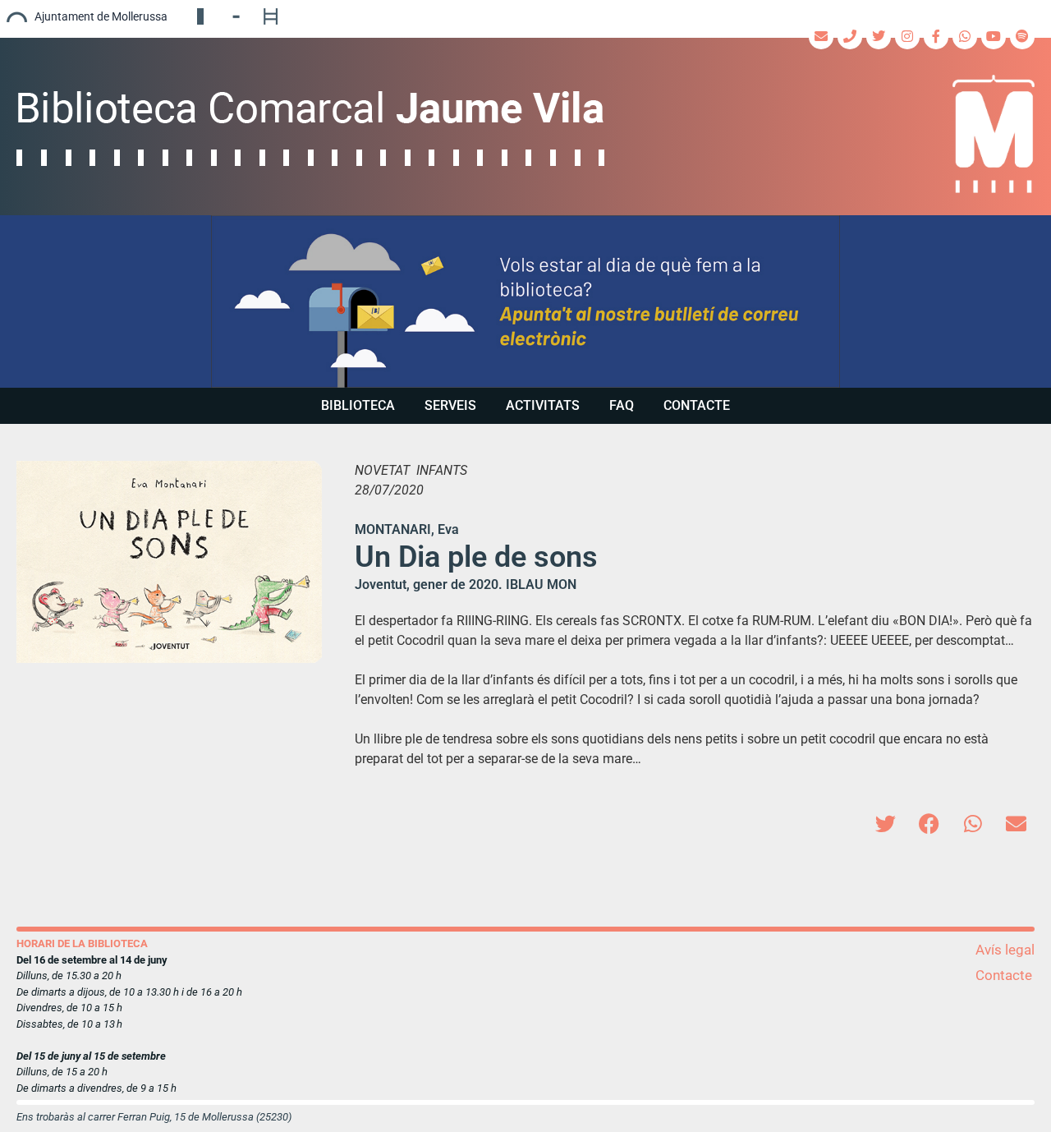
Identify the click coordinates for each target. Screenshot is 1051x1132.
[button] (525, 301)
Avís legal (1005, 949)
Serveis (450, 405)
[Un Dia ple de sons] (169, 561)
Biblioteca (358, 405)
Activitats (543, 405)
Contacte (696, 405)
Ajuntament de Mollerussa (101, 16)
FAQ (621, 405)
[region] (525, 301)
